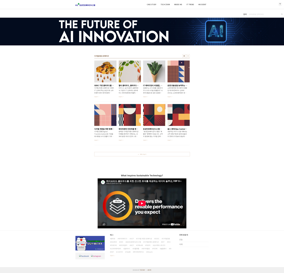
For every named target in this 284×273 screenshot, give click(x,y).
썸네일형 (184, 56)
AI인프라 (114, 242)
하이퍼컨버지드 (139, 252)
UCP (132, 238)
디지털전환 (166, 238)
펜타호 (113, 238)
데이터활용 (146, 248)
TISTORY (142, 270)
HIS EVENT (202, 4)
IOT (163, 242)
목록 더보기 (143, 154)
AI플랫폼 (136, 248)
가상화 (128, 252)
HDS (121, 242)
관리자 (149, 270)
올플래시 (164, 248)
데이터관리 (123, 245)
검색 (282, 14)
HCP (132, 245)
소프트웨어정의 (116, 248)
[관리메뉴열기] (280, 4)
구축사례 (140, 245)
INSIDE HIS (178, 4)
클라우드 (127, 248)
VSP (112, 252)
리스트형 (188, 56)
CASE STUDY (151, 4)
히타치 (148, 245)
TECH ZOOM (165, 4)
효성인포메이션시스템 (133, 242)
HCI (169, 242)
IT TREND (190, 4)
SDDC (157, 238)
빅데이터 (114, 245)
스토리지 (120, 252)
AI (170, 248)
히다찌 (155, 248)
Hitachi (150, 252)
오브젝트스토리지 (159, 245)
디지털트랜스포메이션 (151, 242)
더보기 (112, 255)
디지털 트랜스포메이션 (144, 238)
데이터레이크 (123, 238)
